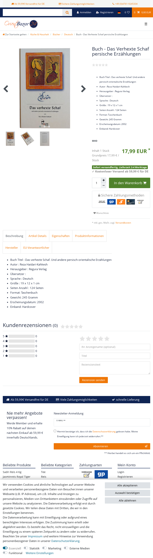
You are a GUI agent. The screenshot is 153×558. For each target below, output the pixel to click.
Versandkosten (123, 222)
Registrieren (125, 476)
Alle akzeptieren (127, 485)
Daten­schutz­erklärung (65, 541)
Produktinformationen (89, 236)
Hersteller (11, 248)
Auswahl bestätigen (127, 493)
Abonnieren (100, 446)
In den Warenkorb (128, 183)
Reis (43, 476)
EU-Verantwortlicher (36, 248)
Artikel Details (37, 236)
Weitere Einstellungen (40, 553)
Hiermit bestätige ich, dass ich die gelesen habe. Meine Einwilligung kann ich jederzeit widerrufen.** (97, 434)
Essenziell (15, 548)
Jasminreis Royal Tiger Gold (16, 479)
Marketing (54, 548)
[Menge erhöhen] (103, 180)
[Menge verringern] (103, 185)
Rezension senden (93, 380)
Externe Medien (80, 548)
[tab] (14, 236)
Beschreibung (14, 236)
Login (121, 472)
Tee (43, 472)
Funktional (15, 553)
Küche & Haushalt (39, 34)
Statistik (34, 548)
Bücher (56, 34)
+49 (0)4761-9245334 (126, 3)
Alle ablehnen (127, 500)
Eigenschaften (61, 236)
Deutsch (68, 34)
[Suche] (67, 12)
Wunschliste (102, 213)
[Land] (118, 12)
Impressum (35, 536)
